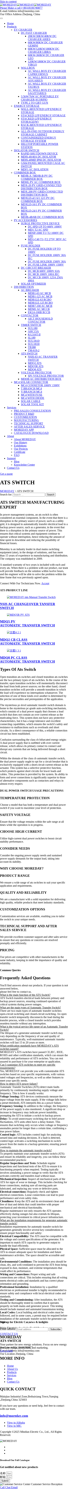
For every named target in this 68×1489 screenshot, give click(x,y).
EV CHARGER (23, 29)
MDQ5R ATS (35, 366)
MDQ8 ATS (34, 369)
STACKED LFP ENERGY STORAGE (43, 115)
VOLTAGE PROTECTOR (36, 372)
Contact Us (13, 467)
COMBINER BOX (25, 172)
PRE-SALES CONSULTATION (32, 410)
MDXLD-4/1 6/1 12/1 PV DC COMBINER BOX (38, 199)
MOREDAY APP (24, 429)
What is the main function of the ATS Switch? (25, 994)
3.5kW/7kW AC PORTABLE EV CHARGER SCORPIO (40, 98)
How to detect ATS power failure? (19, 1083)
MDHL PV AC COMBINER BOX (41, 182)
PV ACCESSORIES (25, 220)
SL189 (31, 337)
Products (12, 26)
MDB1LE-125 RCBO (40, 302)
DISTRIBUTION (24, 286)
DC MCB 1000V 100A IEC (43, 274)
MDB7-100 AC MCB (40, 305)
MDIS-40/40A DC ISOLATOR (38, 156)
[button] (34, 995)
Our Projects (21, 448)
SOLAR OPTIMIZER (33, 283)
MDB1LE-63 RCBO (39, 299)
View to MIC (14, 1425)
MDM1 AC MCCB (39, 309)
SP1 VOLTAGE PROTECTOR (46, 375)
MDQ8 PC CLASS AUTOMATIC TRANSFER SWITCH (27, 659)
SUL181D (34, 340)
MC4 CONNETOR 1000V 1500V (40, 385)
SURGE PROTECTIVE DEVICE (40, 223)
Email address (7, 1329)
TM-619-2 (33, 350)
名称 (3, 1473)
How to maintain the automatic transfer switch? (26, 1150)
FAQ (17, 455)
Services (11, 407)
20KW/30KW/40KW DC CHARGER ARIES (42, 38)
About (10, 436)
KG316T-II (34, 334)
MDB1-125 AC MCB (40, 296)
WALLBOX (28, 67)
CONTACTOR (29, 315)
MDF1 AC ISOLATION (34, 169)
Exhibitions (20, 445)
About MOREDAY (25, 439)
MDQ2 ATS (34, 363)
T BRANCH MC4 (31, 388)
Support (11, 458)
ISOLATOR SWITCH (26, 150)
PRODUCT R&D (24, 413)
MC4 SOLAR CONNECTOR (31, 382)
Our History (20, 442)
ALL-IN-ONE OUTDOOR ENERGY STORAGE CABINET (42, 133)
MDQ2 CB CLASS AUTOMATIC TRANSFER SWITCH (27, 641)
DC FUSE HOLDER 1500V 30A (47, 261)
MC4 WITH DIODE (32, 398)
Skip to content (8, 1)
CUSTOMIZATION (25, 417)
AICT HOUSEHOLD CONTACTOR (40, 320)
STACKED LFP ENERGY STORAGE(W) (36, 120)
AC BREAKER (30, 290)
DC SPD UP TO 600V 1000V (45, 226)
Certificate (19, 451)
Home (10, 23)
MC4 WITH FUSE (31, 394)
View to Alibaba (16, 1422)
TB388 (32, 347)
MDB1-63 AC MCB (39, 293)
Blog (16, 461)
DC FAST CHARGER (34, 32)
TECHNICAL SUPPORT (28, 423)
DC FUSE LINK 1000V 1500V (46, 264)
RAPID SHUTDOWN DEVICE (39, 153)
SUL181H (34, 344)
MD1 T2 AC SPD (38, 229)
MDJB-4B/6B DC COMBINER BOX (42, 217)
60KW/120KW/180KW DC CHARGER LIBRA (43, 50)
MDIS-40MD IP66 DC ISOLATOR (41, 159)
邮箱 (3, 1476)
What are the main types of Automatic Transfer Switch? (30, 1007)
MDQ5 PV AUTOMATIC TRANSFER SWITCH (27, 623)
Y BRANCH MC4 (31, 391)
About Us (12, 1368)
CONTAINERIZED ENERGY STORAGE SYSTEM (38, 139)
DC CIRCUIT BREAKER (36, 267)
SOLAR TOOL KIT (32, 404)
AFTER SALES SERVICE (29, 426)
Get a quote (6, 1350)
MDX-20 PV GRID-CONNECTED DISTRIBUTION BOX (41, 187)
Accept (45, 583)
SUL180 (32, 328)
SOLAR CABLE (30, 401)
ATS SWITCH (29, 353)
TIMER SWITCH (31, 324)
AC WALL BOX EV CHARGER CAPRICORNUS (47, 72)
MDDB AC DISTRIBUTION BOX (41, 378)
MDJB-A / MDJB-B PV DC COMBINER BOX (37, 177)
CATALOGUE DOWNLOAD (31, 432)
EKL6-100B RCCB (39, 312)
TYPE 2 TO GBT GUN (34, 102)
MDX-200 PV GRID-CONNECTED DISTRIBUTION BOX (42, 193)
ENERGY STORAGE (26, 105)
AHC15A (33, 331)
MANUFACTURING (26, 420)
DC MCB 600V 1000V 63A (44, 271)
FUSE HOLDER (30, 245)
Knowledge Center (24, 464)
